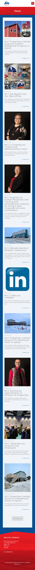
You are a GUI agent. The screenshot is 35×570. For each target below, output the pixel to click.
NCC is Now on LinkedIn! (12, 296)
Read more (26, 58)
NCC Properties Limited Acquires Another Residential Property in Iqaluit (17, 44)
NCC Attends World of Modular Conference (17, 249)
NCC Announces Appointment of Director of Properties (16, 393)
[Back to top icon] (31, 566)
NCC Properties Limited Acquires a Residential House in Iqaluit (17, 498)
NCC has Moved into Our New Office (16, 95)
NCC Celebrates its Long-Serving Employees (15, 445)
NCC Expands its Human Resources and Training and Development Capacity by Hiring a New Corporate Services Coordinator (17, 203)
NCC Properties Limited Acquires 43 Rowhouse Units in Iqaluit (17, 340)
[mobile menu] (32, 3)
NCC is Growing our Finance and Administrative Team (16, 147)
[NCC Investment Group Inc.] (17, 3)
